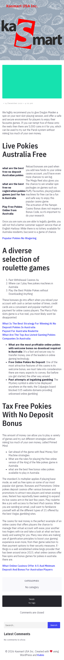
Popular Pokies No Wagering (19, 238)
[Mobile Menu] (55, 6)
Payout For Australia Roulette (20, 331)
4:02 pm (29, 103)
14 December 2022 (14, 103)
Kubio (40, 655)
